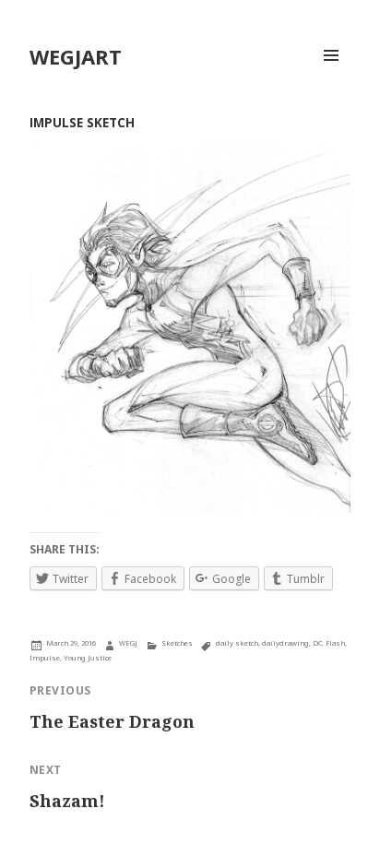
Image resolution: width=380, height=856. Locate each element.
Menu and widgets (331, 75)
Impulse (45, 657)
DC (317, 643)
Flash (335, 643)
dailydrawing (285, 643)
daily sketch (237, 643)
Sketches (177, 643)
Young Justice (88, 657)
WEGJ (128, 643)
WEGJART (76, 56)
